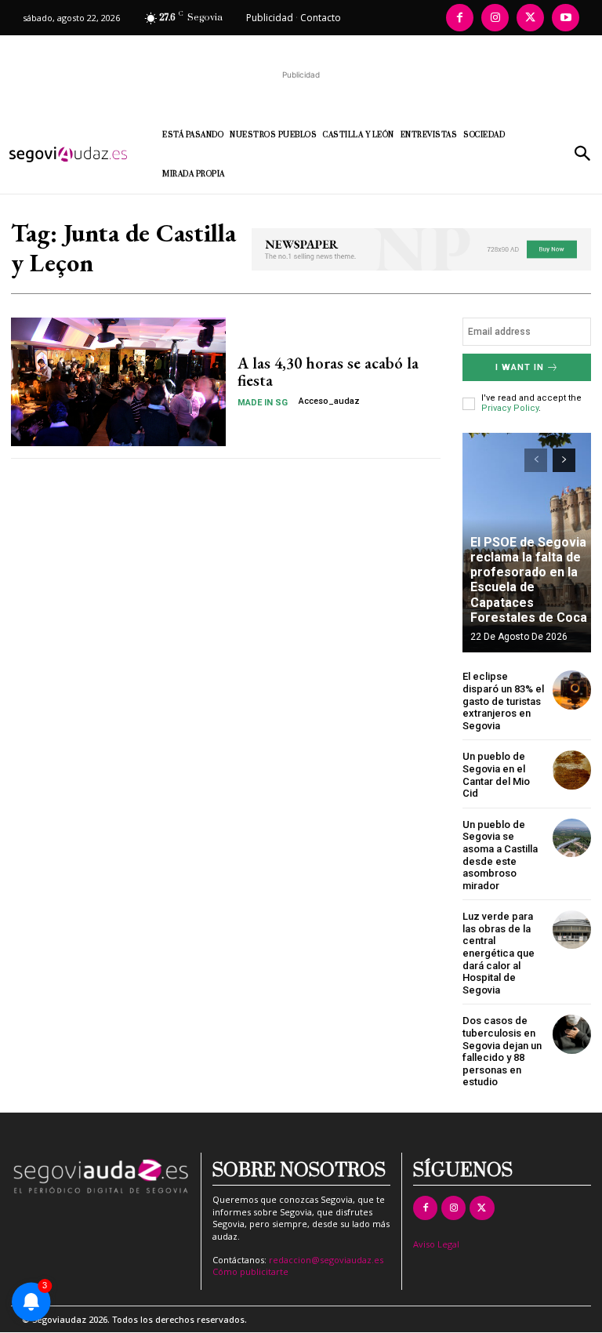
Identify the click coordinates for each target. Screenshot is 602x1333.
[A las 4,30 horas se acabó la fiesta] (118, 382)
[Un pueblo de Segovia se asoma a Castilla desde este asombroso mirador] (572, 838)
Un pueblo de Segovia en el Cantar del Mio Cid (496, 774)
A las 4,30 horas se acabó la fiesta (328, 371)
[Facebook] (459, 17)
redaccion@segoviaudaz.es (326, 1260)
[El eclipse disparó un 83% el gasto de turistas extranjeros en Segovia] (572, 689)
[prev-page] (535, 460)
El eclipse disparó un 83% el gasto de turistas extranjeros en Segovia (503, 700)
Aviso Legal (436, 1244)
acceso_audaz (329, 401)
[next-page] (564, 460)
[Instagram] (495, 17)
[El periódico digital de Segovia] (74, 154)
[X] (530, 17)
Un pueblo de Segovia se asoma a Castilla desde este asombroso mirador (500, 855)
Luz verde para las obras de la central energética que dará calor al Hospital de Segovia (498, 953)
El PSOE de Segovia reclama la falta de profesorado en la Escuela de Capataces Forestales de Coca (528, 580)
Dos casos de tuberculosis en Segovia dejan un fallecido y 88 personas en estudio (502, 1051)
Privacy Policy (510, 408)
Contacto (320, 17)
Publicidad (269, 17)
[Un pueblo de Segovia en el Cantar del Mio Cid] (572, 769)
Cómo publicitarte (250, 1271)
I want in (519, 367)
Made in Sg (263, 403)
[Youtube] (565, 17)
